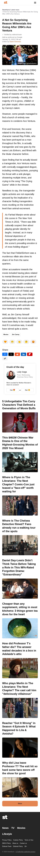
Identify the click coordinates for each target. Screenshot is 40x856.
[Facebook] (5, 354)
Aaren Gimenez (15, 41)
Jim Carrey (15, 334)
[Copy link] (5, 358)
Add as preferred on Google (12, 37)
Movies (5, 334)
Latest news (15, 10)
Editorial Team (6, 846)
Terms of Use (29, 840)
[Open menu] (35, 2)
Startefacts (6, 10)
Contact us (23, 843)
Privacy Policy (7, 840)
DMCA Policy (6, 843)
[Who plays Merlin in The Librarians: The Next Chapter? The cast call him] (20, 699)
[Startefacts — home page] (5, 2)
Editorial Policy (18, 846)
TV (12, 828)
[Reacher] (20, 739)
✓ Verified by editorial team (12, 34)
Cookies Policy (18, 840)
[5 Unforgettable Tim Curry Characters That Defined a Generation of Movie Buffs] (20, 416)
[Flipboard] (29, 354)
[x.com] (11, 354)
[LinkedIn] (23, 354)
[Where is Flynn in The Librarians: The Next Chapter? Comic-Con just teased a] (20, 495)
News (5, 828)
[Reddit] (17, 354)
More (20, 803)
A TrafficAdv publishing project (25, 852)
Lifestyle (7, 834)
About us (15, 843)
